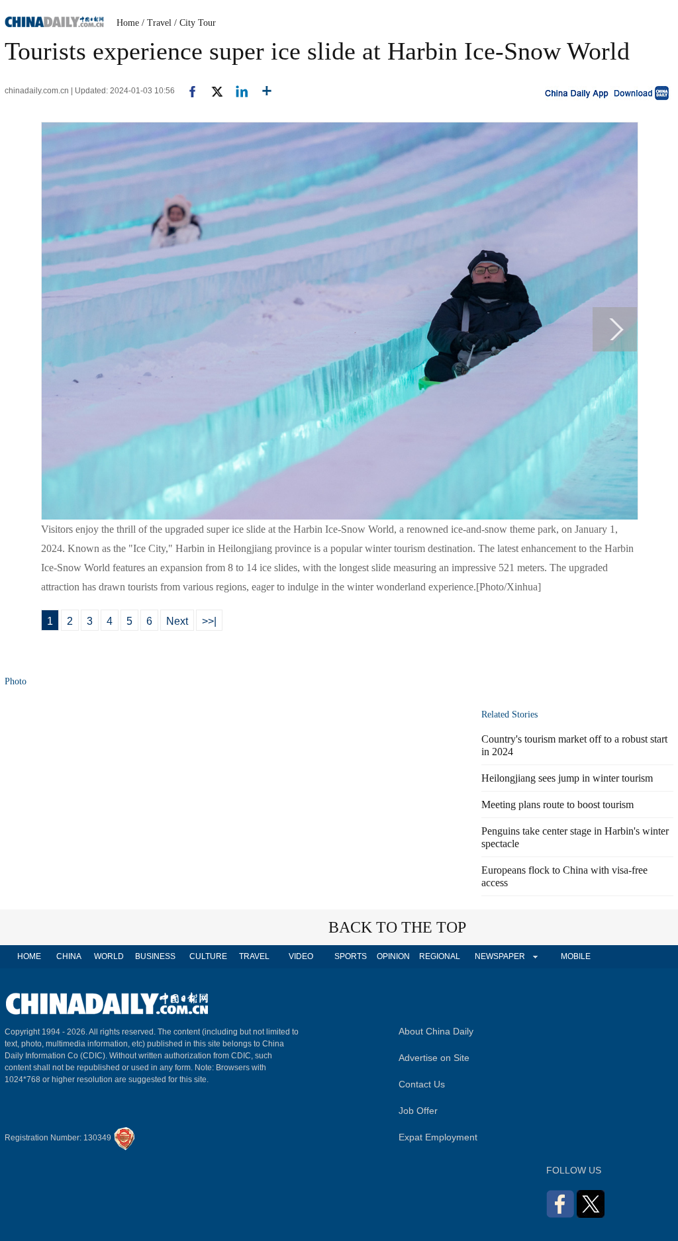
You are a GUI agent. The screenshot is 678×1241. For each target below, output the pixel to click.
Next (177, 621)
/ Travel (156, 23)
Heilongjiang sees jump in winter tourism (567, 778)
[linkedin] (236, 90)
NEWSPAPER (499, 956)
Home (128, 23)
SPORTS (350, 956)
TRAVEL (254, 956)
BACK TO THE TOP (397, 927)
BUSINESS (155, 956)
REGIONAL (439, 956)
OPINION (393, 956)
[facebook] (187, 90)
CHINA (68, 956)
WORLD (109, 956)
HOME (29, 956)
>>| (209, 621)
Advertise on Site (434, 1057)
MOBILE (576, 956)
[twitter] (211, 90)
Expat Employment (438, 1137)
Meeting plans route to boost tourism (557, 804)
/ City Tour (195, 23)
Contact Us (422, 1084)
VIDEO (301, 956)
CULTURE (208, 956)
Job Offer (418, 1110)
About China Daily (436, 1031)
